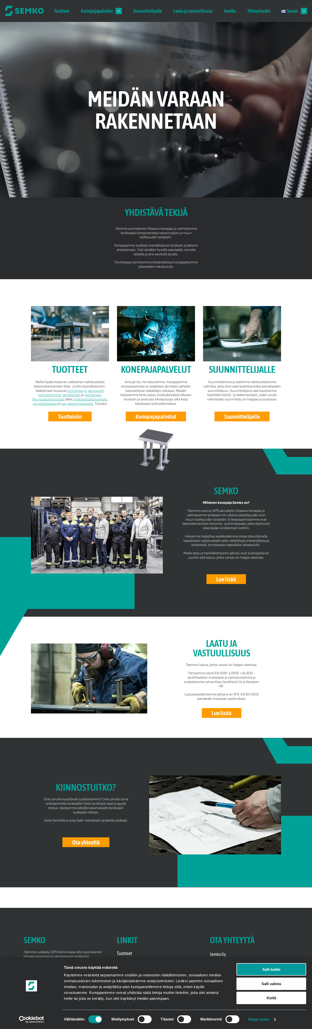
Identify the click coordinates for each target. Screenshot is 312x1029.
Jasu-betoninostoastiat (77, 404)
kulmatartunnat (49, 395)
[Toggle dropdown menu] (119, 11)
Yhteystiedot (258, 11)
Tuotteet (61, 11)
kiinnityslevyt (77, 391)
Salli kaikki (271, 969)
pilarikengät (92, 395)
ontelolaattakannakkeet (90, 399)
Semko (230, 11)
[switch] (145, 1019)
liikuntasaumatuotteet (48, 399)
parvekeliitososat (45, 404)
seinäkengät (71, 395)
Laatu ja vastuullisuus (193, 11)
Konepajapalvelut (97, 11)
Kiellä (271, 998)
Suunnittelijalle (147, 11)
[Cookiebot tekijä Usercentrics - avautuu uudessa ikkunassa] (31, 1019)
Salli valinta (271, 984)
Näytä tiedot (258, 1019)
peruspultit (96, 391)
